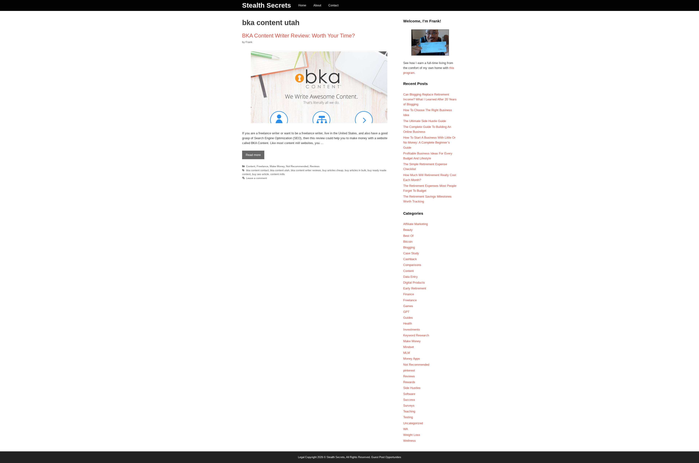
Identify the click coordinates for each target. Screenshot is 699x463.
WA (405, 429)
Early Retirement (414, 288)
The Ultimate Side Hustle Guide (424, 121)
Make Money (277, 166)
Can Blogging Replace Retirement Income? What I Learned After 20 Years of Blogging (430, 99)
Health (407, 323)
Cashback (410, 259)
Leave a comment (256, 178)
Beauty (408, 230)
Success (409, 400)
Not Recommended (297, 166)
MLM (406, 353)
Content (250, 166)
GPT (406, 312)
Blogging (409, 247)
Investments (411, 329)
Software (409, 394)
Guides (408, 317)
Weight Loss (411, 435)
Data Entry (410, 277)
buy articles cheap (332, 170)
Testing (408, 417)
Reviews (314, 166)
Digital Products (414, 282)
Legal (301, 457)
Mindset (408, 347)
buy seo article (260, 174)
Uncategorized (413, 423)
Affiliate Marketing (415, 224)
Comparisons (412, 265)
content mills (277, 174)
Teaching (409, 411)
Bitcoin (407, 241)
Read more (251, 156)
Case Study (411, 253)
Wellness (409, 440)
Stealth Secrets (266, 5)
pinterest (409, 370)
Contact (333, 5)
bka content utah (279, 170)
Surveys (408, 405)
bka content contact (257, 170)
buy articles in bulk (355, 170)
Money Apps (411, 358)
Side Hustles (411, 388)
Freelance (262, 166)
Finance (408, 294)
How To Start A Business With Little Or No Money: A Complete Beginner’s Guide (429, 142)
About (317, 5)
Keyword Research (416, 335)
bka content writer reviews (306, 170)
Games (408, 306)
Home (302, 5)
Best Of (408, 236)
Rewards (409, 382)
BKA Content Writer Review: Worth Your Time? (298, 36)
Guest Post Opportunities (386, 457)
